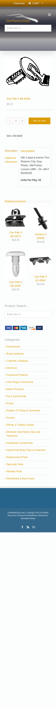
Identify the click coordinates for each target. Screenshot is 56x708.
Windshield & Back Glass (21, 478)
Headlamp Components (20, 443)
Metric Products (15, 389)
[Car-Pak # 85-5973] (15, 209)
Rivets (10, 403)
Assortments (13, 346)
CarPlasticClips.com (16, 513)
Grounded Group (28, 518)
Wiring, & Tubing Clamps (20, 424)
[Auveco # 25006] (40, 209)
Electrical (12, 368)
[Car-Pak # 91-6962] (40, 252)
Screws (11, 417)
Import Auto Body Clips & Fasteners (26, 450)
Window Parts (14, 471)
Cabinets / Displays (17, 360)
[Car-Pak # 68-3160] (15, 252)
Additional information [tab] (11, 160)
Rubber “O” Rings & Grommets (23, 410)
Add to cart (39, 120)
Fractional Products (17, 375)
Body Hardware (15, 353)
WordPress (32, 515)
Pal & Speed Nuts (16, 396)
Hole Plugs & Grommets (20, 382)
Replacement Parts (17, 457)
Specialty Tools (15, 464)
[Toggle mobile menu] (49, 14)
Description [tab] (11, 150)
